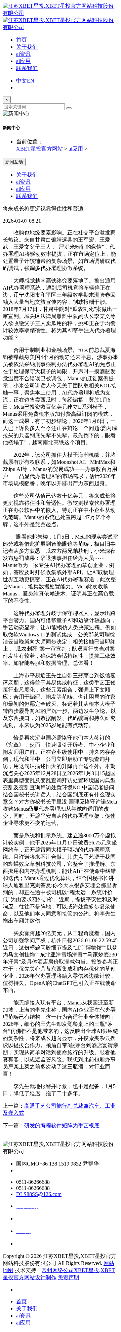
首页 (21, 40)
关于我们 (27, 47)
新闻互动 (14, 161)
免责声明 (68, 1277)
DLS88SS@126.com (39, 1194)
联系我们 (27, 68)
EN (30, 81)
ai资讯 (23, 54)
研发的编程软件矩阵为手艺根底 (61, 1125)
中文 (21, 81)
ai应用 (23, 61)
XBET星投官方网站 (39, 149)
